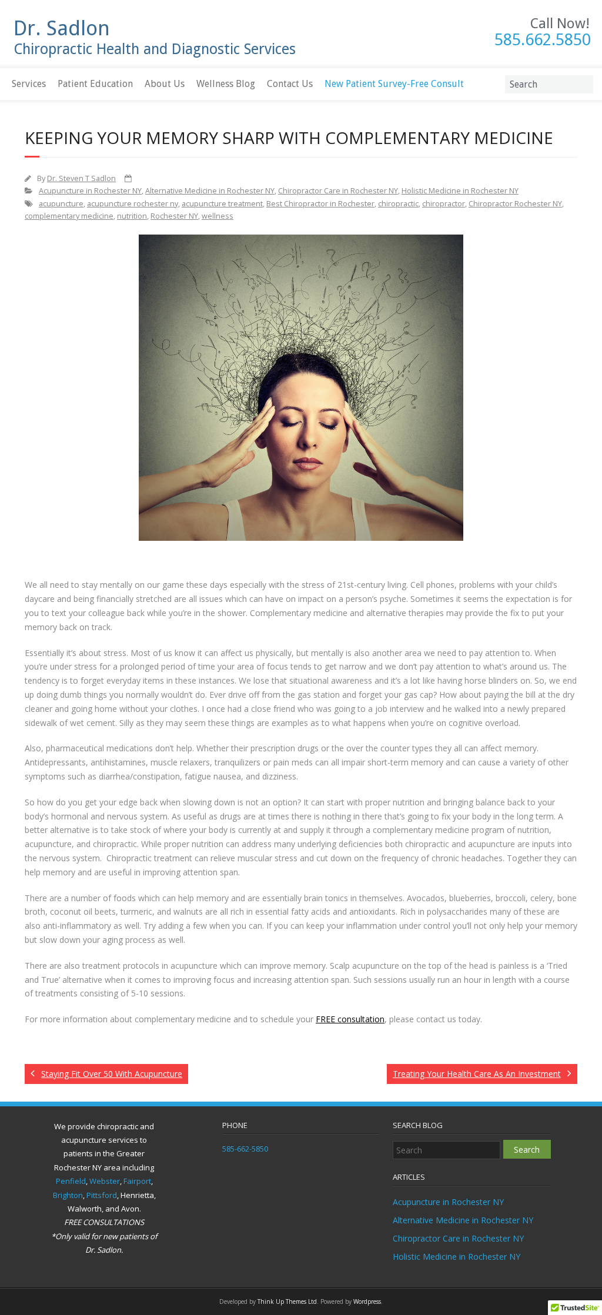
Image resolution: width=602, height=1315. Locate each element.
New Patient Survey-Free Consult (394, 83)
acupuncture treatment (222, 204)
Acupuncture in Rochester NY (90, 191)
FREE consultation (350, 1019)
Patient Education (95, 83)
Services (29, 83)
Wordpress (367, 1301)
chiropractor (443, 204)
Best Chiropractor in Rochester (320, 204)
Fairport (137, 1181)
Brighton (68, 1195)
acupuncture (61, 204)
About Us (165, 83)
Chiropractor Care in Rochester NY (338, 191)
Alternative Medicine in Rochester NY (210, 191)
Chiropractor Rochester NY (515, 204)
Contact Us (290, 83)
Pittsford (101, 1195)
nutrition (132, 216)
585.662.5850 (542, 40)
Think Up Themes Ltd (287, 1301)
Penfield (71, 1181)
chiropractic (398, 204)
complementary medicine (69, 216)
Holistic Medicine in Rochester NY (460, 191)
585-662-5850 (245, 1148)
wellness (217, 216)
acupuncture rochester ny (132, 204)
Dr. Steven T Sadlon (81, 178)
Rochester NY (174, 216)
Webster (104, 1181)
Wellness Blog (225, 83)
